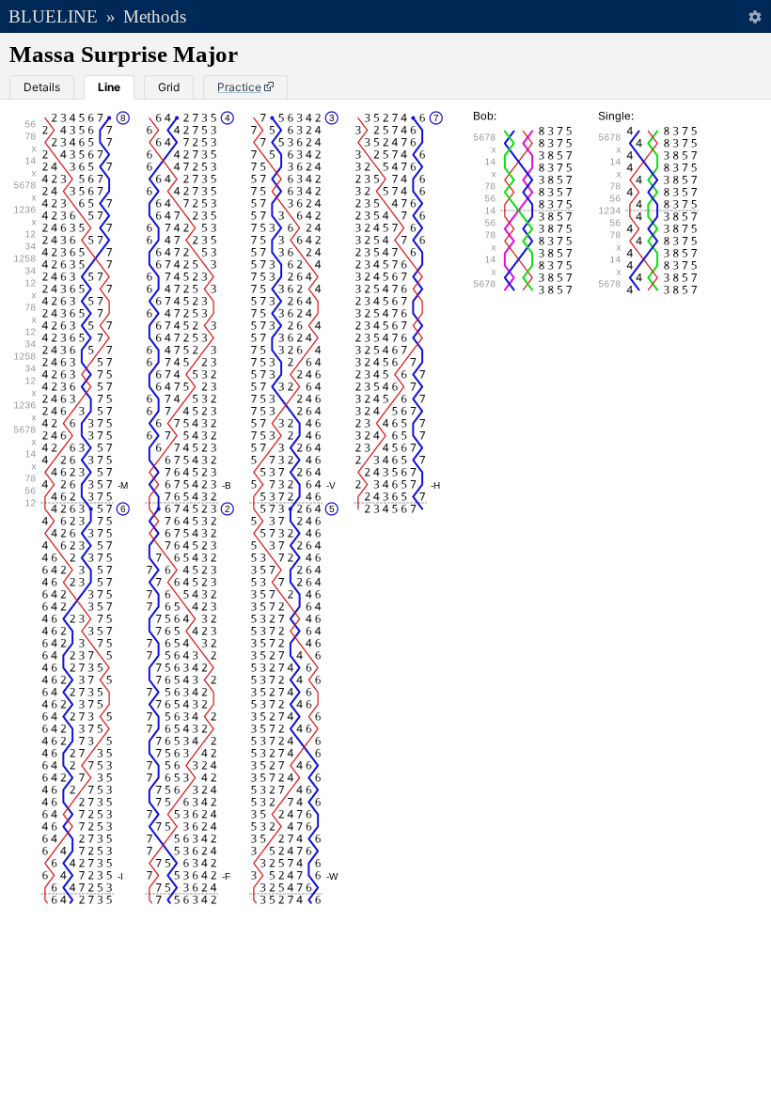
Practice (239, 87)
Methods (154, 16)
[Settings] (754, 16)
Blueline (53, 16)
